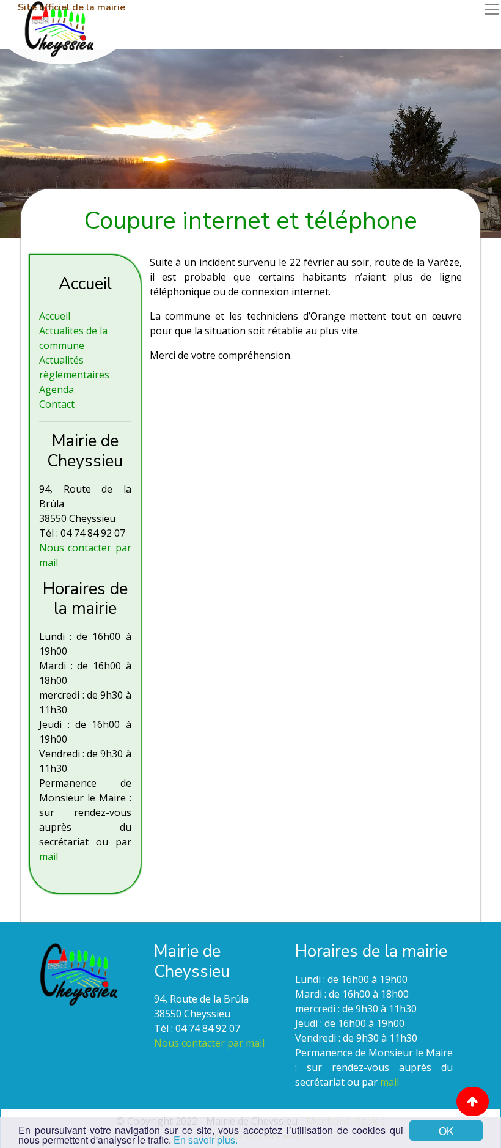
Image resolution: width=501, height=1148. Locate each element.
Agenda (56, 389)
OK (446, 1130)
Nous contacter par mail (209, 1043)
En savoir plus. (206, 1140)
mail (48, 856)
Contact (57, 404)
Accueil (54, 316)
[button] (472, 1101)
